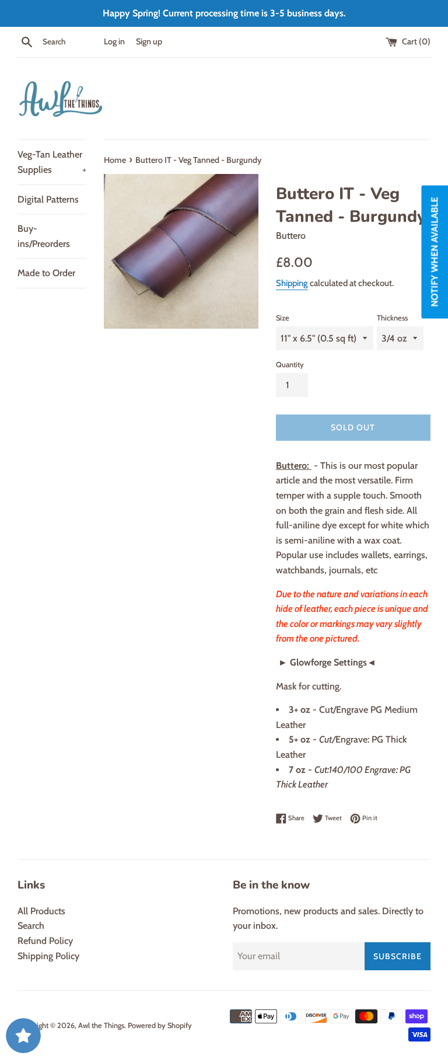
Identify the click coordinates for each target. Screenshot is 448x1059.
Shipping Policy (48, 956)
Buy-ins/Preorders (44, 236)
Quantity (290, 364)
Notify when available (434, 252)
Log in (114, 41)
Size (282, 317)
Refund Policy (45, 940)
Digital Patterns (48, 199)
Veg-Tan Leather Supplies (52, 162)
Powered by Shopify (160, 1025)
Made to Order (46, 272)
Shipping (292, 283)
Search (31, 925)
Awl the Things (101, 1025)
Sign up (149, 41)
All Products (41, 911)
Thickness (392, 317)
